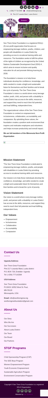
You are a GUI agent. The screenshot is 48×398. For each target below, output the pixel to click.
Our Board (8, 337)
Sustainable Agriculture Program (17, 372)
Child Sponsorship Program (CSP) (17, 357)
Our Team (8, 333)
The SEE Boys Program (13, 361)
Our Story (7, 319)
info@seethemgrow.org (33, 11)
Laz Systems (28, 394)
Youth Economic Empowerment (16, 368)
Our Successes (10, 326)
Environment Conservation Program (18, 376)
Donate (24, 20)
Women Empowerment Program (16, 364)
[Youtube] (33, 7)
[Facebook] (21, 7)
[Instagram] (29, 7)
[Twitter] (25, 7)
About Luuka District (12, 330)
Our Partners (9, 341)
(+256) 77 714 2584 (16, 11)
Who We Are (9, 322)
